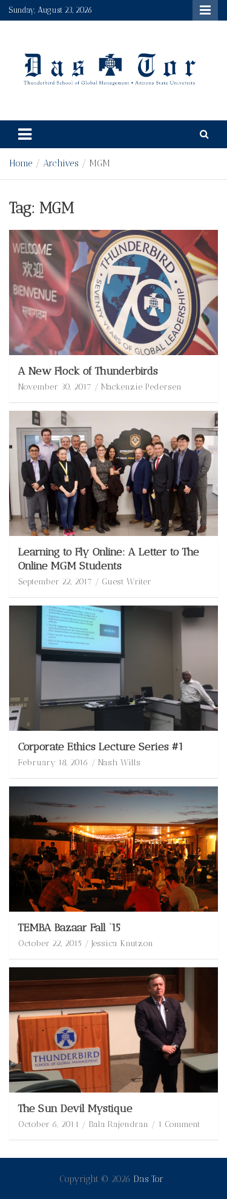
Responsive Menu (205, 10)
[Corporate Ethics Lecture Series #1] (113, 668)
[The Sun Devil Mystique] (113, 1030)
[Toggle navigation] (25, 134)
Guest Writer (126, 582)
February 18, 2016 (53, 762)
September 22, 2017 (55, 582)
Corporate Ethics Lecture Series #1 (100, 746)
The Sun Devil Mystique (75, 1108)
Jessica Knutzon (122, 943)
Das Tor (148, 1179)
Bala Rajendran (118, 1124)
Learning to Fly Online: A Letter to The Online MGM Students (108, 558)
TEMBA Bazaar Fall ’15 (69, 927)
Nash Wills (119, 762)
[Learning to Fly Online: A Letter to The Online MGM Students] (113, 473)
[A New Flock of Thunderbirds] (113, 292)
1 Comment (179, 1124)
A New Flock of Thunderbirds (88, 370)
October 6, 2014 (48, 1124)
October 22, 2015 (50, 943)
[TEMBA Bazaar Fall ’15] (113, 849)
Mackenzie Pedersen (141, 387)
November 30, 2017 (54, 387)
